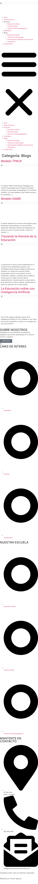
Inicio (5, 17)
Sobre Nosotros (9, 19)
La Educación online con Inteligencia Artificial (18, 290)
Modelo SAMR (11, 198)
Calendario (7, 30)
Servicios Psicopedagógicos (17, 28)
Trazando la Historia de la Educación (18, 238)
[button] (19, 83)
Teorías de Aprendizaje (15, 37)
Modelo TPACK (11, 161)
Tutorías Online (12, 26)
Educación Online (13, 24)
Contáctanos (8, 44)
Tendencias (11, 42)
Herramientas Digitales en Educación (20, 39)
